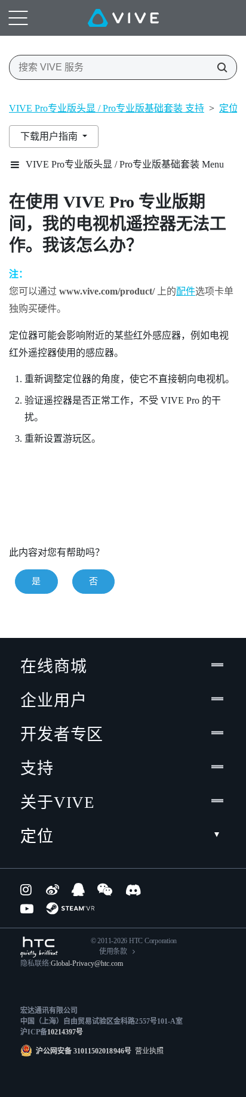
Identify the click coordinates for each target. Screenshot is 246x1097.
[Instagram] (26, 889)
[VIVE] (123, 18)
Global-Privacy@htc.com (87, 963)
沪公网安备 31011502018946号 (83, 1051)
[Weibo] (52, 889)
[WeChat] (104, 889)
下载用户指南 (50, 136)
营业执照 (147, 1051)
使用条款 (113, 951)
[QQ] (78, 889)
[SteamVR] (70, 908)
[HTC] (39, 947)
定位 (37, 836)
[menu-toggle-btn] (18, 18)
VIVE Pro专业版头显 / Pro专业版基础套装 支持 (106, 108)
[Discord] (133, 889)
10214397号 (65, 1032)
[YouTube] (26, 908)
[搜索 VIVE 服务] (218, 67)
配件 (185, 291)
